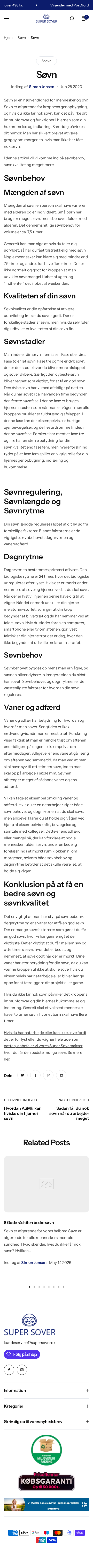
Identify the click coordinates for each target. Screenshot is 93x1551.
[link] (22, 1075)
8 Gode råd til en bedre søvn (29, 1222)
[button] (64, 1287)
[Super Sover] (46, 18)
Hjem (8, 37)
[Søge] (72, 18)
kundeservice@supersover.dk (30, 1342)
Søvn (22, 37)
